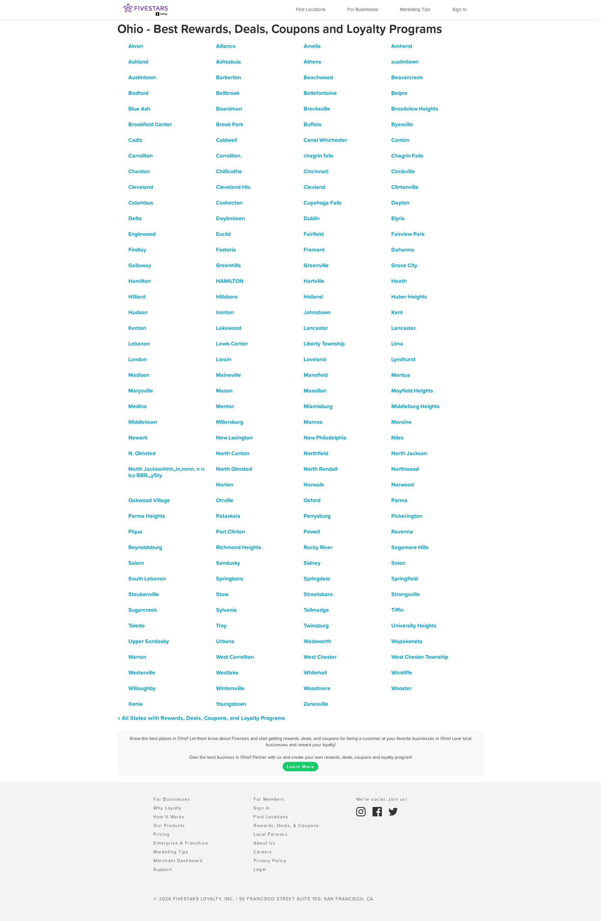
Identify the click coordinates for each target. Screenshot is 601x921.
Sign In (459, 9)
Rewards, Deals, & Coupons (286, 825)
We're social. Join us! (381, 799)
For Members (269, 799)
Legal (260, 869)
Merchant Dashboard (178, 860)
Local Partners (271, 834)
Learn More (300, 766)
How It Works (168, 817)
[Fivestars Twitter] (393, 811)
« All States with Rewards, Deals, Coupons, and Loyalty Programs (201, 718)
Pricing (161, 834)
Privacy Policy (270, 860)
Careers (263, 852)
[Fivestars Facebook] (378, 811)
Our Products (169, 825)
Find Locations (311, 9)
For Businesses (362, 9)
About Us (264, 843)
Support (162, 869)
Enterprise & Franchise (180, 843)
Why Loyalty (167, 808)
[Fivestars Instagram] (362, 811)
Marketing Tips (415, 9)
